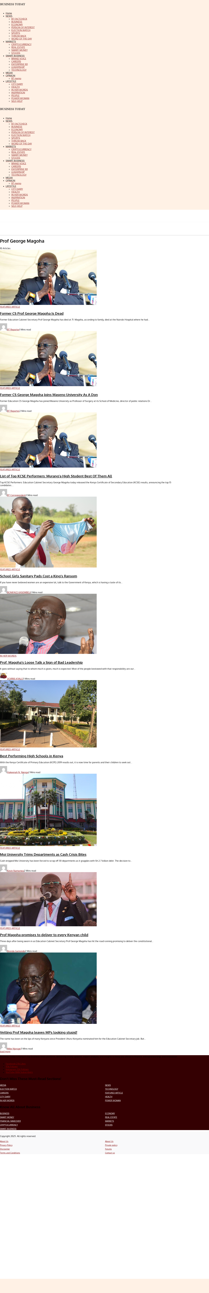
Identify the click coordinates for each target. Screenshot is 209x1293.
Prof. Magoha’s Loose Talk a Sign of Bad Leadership (41, 662)
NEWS (108, 1085)
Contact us (110, 1153)
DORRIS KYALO (15, 678)
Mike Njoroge (14, 1048)
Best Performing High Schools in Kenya (31, 756)
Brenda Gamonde (16, 951)
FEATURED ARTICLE (114, 1093)
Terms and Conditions (10, 1153)
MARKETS (109, 1121)
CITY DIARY (5, 1096)
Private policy (111, 1145)
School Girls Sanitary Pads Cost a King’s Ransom (38, 576)
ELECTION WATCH (8, 1089)
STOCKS (108, 1125)
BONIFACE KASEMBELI (18, 592)
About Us (4, 1141)
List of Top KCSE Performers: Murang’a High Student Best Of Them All (56, 476)
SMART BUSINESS (8, 1129)
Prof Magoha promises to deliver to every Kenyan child (44, 935)
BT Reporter (13, 329)
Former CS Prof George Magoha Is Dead (32, 313)
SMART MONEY (7, 1117)
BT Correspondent (16, 495)
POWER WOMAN (113, 1100)
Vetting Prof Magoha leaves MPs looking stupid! (38, 1032)
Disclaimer (5, 1149)
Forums (108, 1149)
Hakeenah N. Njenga (17, 772)
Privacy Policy (6, 1145)
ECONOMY (110, 1113)
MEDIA (3, 1085)
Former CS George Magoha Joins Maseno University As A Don (49, 394)
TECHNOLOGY (111, 1089)
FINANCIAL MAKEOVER (10, 1121)
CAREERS (4, 1093)
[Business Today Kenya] (13, 111)
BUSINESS (4, 1113)
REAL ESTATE (111, 1117)
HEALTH (108, 1096)
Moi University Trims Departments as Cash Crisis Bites (43, 854)
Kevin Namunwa (15, 870)
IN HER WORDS (7, 1100)
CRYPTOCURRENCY (9, 1125)
